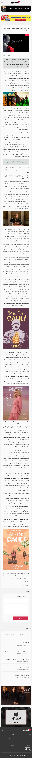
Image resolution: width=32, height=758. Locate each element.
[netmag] (16, 717)
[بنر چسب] (16, 18)
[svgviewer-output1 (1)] (27, 730)
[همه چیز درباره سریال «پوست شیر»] (16, 676)
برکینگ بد (8, 71)
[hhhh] (15, 2)
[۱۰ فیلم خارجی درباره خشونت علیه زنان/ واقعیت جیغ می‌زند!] (16, 652)
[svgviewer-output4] (29, 749)
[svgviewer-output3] (26, 749)
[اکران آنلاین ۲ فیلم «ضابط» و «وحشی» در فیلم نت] (16, 644)
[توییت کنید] (11, 55)
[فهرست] (30, 2)
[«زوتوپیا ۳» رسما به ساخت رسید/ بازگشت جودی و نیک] (16, 660)
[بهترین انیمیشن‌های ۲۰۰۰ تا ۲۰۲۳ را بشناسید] (16, 668)
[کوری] (16, 695)
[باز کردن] (2, 2)
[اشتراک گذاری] (9, 55)
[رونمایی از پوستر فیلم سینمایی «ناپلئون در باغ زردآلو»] (16, 636)
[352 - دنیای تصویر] (16, 9)
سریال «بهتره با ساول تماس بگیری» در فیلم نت (17, 162)
